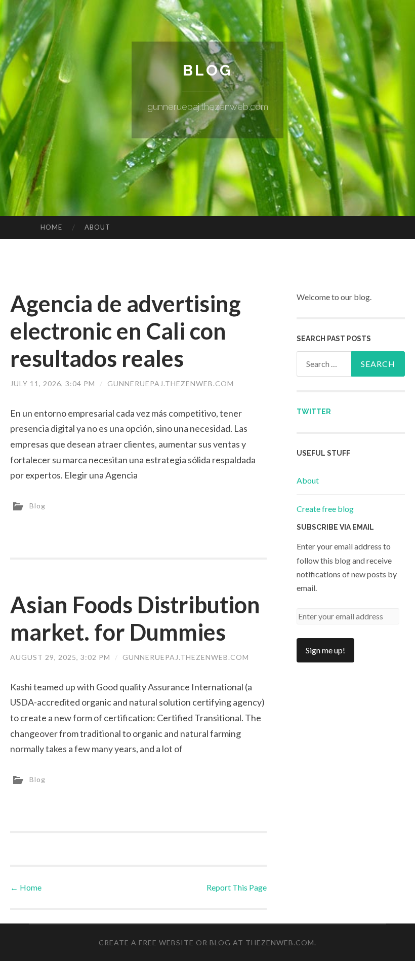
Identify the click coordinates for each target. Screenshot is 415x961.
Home (51, 227)
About (97, 227)
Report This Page (236, 887)
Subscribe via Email (335, 527)
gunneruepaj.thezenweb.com (170, 383)
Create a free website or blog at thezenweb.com (206, 942)
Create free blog (325, 508)
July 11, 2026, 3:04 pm (52, 383)
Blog (207, 70)
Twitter (314, 412)
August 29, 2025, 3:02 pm (60, 657)
